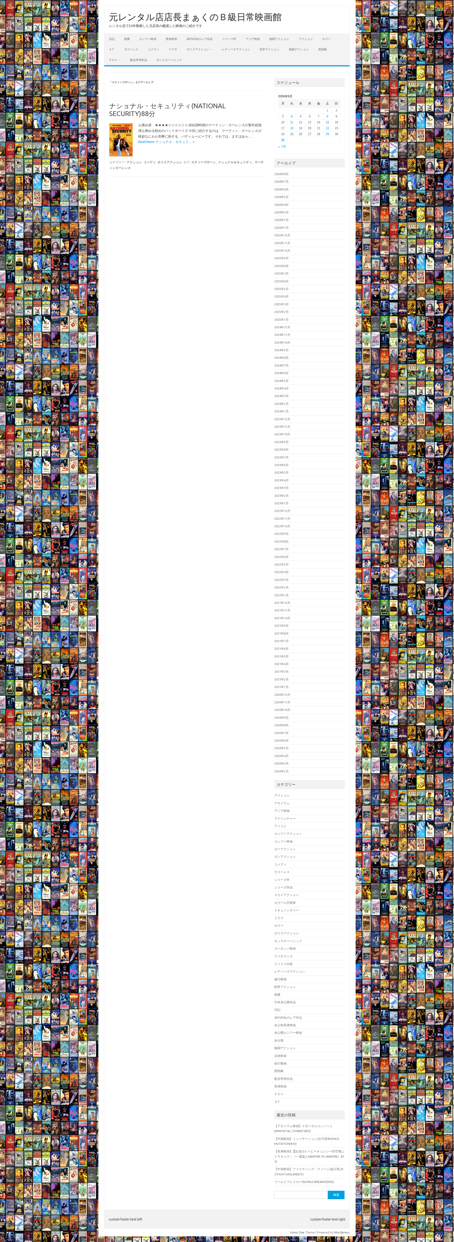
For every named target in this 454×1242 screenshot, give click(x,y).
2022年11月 (282, 518)
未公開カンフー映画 (288, 1032)
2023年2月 (281, 495)
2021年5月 (281, 656)
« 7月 (282, 146)
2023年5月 (281, 472)
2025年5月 (281, 288)
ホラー (326, 38)
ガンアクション (285, 856)
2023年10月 (282, 434)
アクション (306, 38)
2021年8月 (281, 633)
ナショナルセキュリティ (235, 162)
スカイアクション (286, 894)
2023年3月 (281, 487)
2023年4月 (281, 480)
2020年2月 (281, 771)
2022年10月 (282, 526)
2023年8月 (281, 449)
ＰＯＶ (113, 59)
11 (291, 122)
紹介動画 (280, 1063)
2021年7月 (281, 641)
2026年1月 (281, 227)
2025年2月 (281, 311)
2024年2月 (281, 403)
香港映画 (171, 38)
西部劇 (322, 49)
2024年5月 (281, 380)
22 (327, 128)
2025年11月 (282, 243)
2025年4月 (281, 296)
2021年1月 (281, 686)
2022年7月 (281, 549)
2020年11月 (282, 702)
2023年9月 (281, 442)
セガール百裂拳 (285, 902)
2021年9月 (281, 625)
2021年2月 (281, 679)
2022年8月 (281, 541)
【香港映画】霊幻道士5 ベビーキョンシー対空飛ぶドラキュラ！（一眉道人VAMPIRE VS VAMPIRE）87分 (309, 1156)
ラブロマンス (283, 956)
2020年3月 (281, 763)
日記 (112, 38)
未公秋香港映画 (285, 1025)
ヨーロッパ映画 (285, 948)
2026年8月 (281, 174)
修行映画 (280, 979)
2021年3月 (281, 671)
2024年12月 (282, 327)
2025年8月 (281, 266)
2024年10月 (282, 342)
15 (327, 122)
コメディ (153, 49)
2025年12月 (282, 235)
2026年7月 (281, 181)
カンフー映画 (147, 38)
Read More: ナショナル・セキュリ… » (166, 142)
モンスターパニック (169, 59)
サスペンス (131, 49)
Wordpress (341, 1232)
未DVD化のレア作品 (200, 38)
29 (327, 134)
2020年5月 (281, 748)
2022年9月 (281, 533)
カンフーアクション (288, 833)
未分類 (279, 1040)
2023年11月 (282, 426)
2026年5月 (281, 197)
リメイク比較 (283, 963)
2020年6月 (281, 740)
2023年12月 (282, 419)
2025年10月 (282, 250)
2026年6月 (281, 189)
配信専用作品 (138, 59)
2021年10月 (282, 618)
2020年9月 (281, 717)
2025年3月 (281, 304)
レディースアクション (236, 49)
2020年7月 (281, 733)
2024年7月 (281, 365)
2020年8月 (281, 725)
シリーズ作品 (283, 887)
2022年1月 (281, 595)
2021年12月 (282, 602)
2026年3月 (281, 212)
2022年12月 (282, 510)
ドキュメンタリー (286, 910)
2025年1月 (281, 319)
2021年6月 (281, 648)
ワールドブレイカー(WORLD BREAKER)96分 (304, 1181)
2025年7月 (281, 273)
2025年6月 (281, 281)
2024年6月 (281, 373)
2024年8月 (281, 357)
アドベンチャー (285, 818)
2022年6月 (281, 556)
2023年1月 (281, 503)
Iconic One (297, 1232)
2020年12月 (282, 694)
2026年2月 (281, 219)
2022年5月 (281, 564)
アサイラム (282, 803)
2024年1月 (281, 411)
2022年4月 (281, 572)
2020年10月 (282, 709)
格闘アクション (279, 38)
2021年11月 (282, 610)
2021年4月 (281, 664)
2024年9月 (281, 350)
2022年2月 (281, 587)
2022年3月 (281, 579)
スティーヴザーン (203, 162)
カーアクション (285, 849)
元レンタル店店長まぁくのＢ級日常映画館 (195, 17)
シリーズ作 (229, 38)
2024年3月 (281, 396)
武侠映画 (280, 1055)
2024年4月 (281, 388)
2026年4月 (281, 204)
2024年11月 (282, 334)
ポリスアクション (198, 49)
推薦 (127, 38)
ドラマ (173, 49)
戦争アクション (269, 49)
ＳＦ (112, 49)
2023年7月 (281, 457)
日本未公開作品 (285, 1002)
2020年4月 (281, 755)
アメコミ (280, 826)
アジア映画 (253, 38)
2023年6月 (281, 465)
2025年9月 (281, 258)
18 (291, 128)
